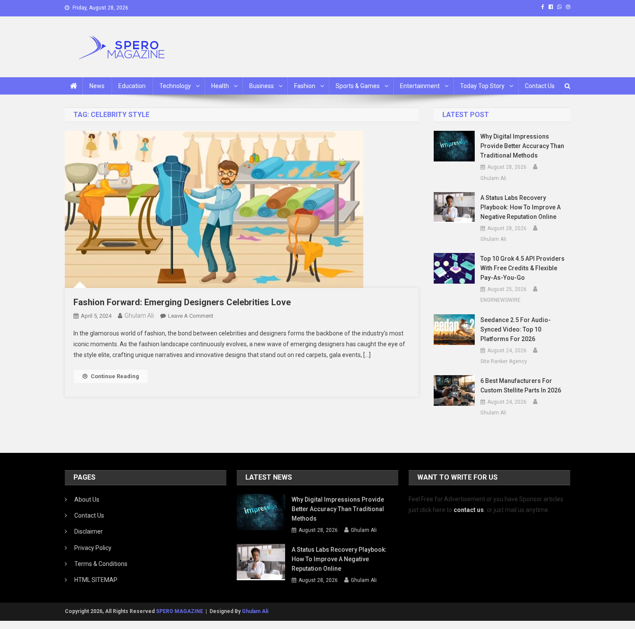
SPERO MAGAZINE (179, 611)
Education (132, 85)
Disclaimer (88, 531)
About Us (86, 499)
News (97, 85)
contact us (469, 509)
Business (261, 85)
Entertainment (420, 85)
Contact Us (540, 85)
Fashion (304, 85)
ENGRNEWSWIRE (500, 300)
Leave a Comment (190, 316)
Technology (175, 85)
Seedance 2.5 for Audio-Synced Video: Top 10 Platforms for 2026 (515, 329)
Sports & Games (358, 85)
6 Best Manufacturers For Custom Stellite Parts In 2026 (520, 385)
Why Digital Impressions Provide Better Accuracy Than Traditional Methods (522, 146)
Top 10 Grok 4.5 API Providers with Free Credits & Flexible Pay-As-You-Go (522, 268)
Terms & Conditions (100, 563)
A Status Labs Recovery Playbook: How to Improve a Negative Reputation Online (520, 207)
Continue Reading (115, 376)
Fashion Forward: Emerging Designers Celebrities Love (182, 302)
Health (220, 85)
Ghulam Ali (139, 315)
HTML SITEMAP (95, 579)
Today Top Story (482, 85)
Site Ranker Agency (503, 361)
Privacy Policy (92, 547)
